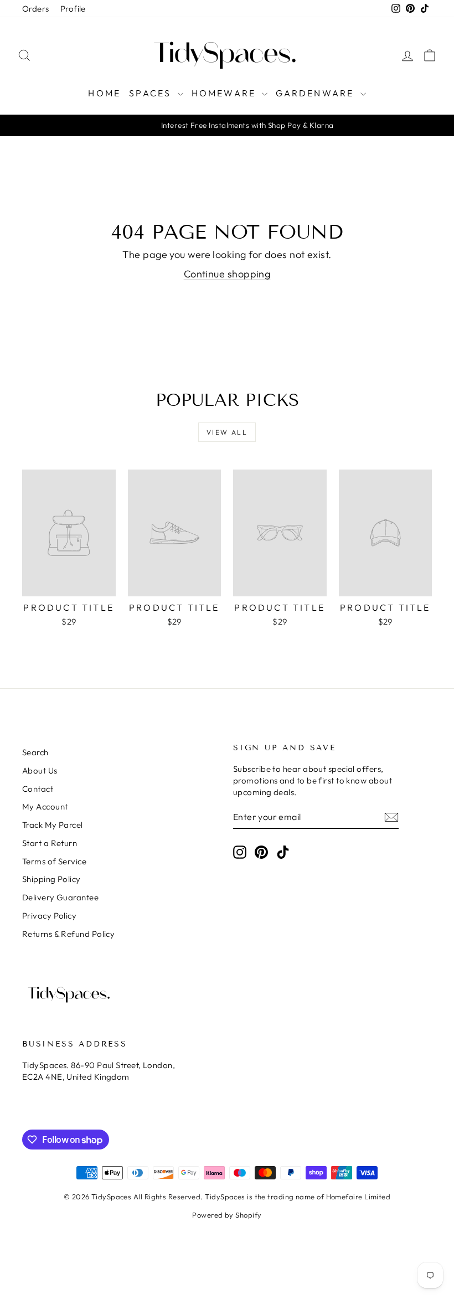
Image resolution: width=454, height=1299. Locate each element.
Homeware (226, 93)
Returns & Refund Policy (68, 934)
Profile (73, 8)
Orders (35, 8)
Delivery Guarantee (60, 897)
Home (104, 93)
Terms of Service (54, 861)
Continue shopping (227, 273)
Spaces (151, 93)
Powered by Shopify (226, 1214)
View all (227, 432)
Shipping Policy (51, 879)
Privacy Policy (49, 915)
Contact (37, 788)
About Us (40, 770)
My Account (45, 806)
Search (35, 752)
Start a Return (49, 843)
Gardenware (316, 93)
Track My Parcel (52, 824)
